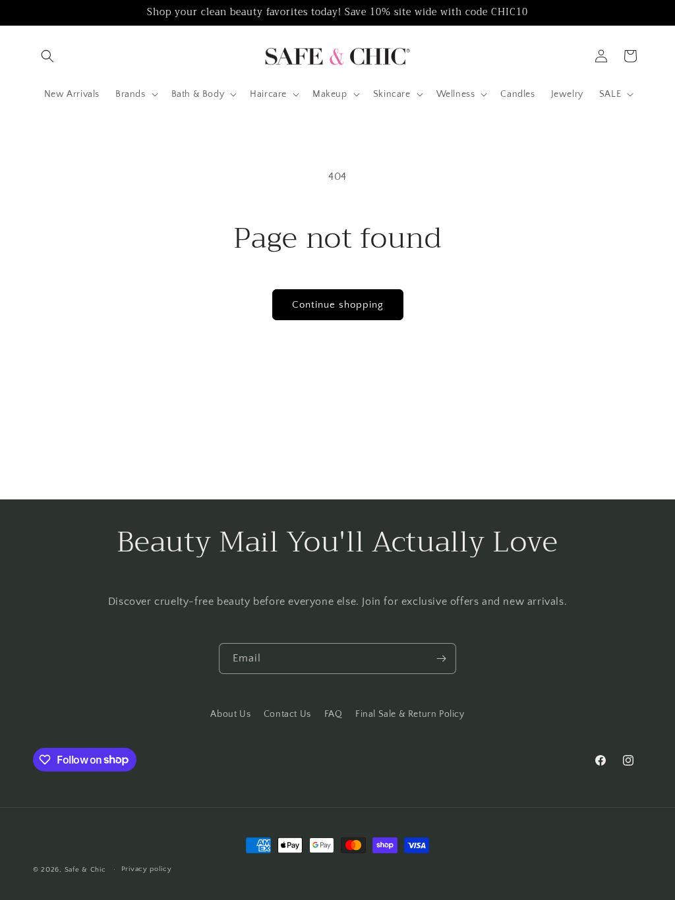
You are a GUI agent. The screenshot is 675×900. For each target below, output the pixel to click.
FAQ (333, 714)
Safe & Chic (85, 870)
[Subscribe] (440, 658)
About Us (230, 714)
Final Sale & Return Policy (410, 714)
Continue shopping (338, 304)
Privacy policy (146, 869)
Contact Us (287, 714)
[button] (47, 56)
